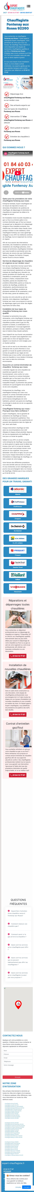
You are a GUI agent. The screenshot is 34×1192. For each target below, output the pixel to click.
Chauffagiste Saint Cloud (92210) (12, 1143)
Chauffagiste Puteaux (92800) (11, 1142)
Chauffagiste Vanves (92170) (11, 1149)
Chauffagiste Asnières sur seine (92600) (14, 1106)
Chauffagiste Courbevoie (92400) (12, 1116)
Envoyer (17, 1077)
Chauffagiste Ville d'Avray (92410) (12, 1152)
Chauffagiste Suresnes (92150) (12, 1145)
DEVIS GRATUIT (26, 13)
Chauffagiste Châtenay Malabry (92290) (14, 1155)
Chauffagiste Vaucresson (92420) (12, 1150)
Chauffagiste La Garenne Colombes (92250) (15, 1125)
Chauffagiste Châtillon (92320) (12, 1112)
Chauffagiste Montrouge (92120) (12, 1133)
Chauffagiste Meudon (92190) (11, 1131)
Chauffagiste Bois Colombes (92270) (13, 1109)
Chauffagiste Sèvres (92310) (11, 1147)
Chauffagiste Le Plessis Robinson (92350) (14, 1127)
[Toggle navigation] (28, 6)
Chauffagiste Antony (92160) (11, 1103)
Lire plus (18, 1187)
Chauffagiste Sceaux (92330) (11, 1146)
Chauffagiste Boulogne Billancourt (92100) (14, 1108)
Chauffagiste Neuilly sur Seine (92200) (13, 1137)
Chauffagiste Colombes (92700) (12, 1115)
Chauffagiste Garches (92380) (12, 1118)
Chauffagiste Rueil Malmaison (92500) (13, 1135)
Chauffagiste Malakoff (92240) (12, 1130)
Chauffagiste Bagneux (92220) (12, 1153)
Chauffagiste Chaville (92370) (11, 1105)
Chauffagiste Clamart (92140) (11, 1113)
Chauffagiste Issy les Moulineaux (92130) (14, 1124)
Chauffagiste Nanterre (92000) (12, 1134)
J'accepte (26, 1187)
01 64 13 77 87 (13, 13)
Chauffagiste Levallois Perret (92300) (13, 1128)
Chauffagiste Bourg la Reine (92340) (13, 1110)
